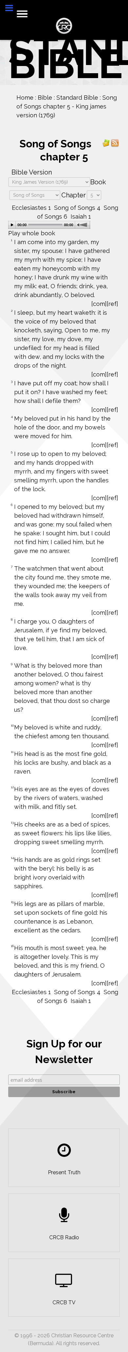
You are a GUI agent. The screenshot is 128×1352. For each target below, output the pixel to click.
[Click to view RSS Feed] (115, 142)
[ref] (112, 303)
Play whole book (31, 233)
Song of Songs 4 (77, 207)
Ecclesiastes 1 (31, 207)
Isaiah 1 (81, 216)
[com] (99, 303)
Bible (41, 97)
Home (21, 97)
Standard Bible (74, 97)
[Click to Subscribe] (106, 142)
